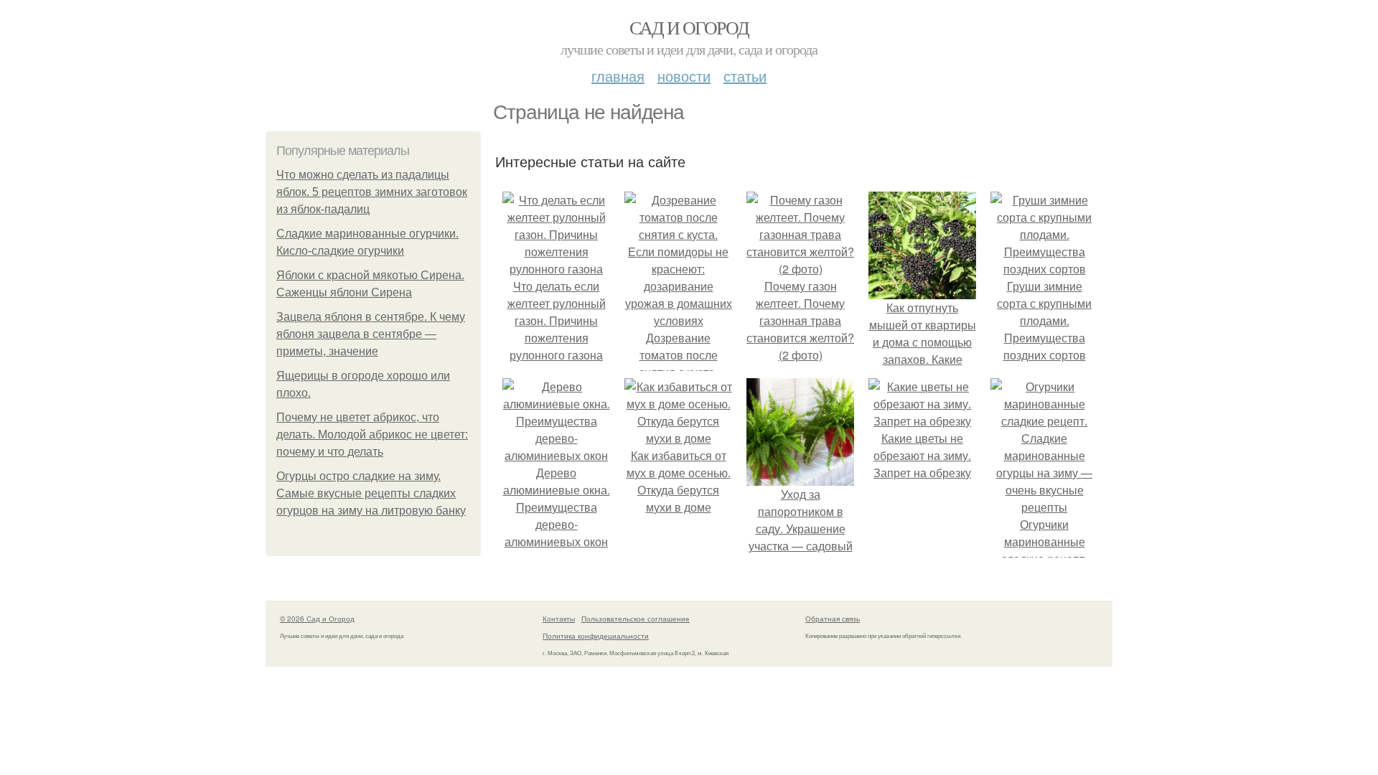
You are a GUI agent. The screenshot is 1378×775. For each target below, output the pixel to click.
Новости (684, 75)
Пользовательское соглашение (635, 619)
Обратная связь (832, 619)
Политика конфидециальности (596, 636)
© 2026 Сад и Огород (317, 619)
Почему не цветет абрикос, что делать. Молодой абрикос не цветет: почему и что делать (372, 434)
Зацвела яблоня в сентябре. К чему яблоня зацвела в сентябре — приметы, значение (370, 334)
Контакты (559, 619)
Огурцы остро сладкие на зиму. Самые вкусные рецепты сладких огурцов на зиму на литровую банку (371, 493)
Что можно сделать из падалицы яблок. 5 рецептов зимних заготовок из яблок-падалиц (371, 192)
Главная (618, 75)
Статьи (745, 75)
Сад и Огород (689, 27)
